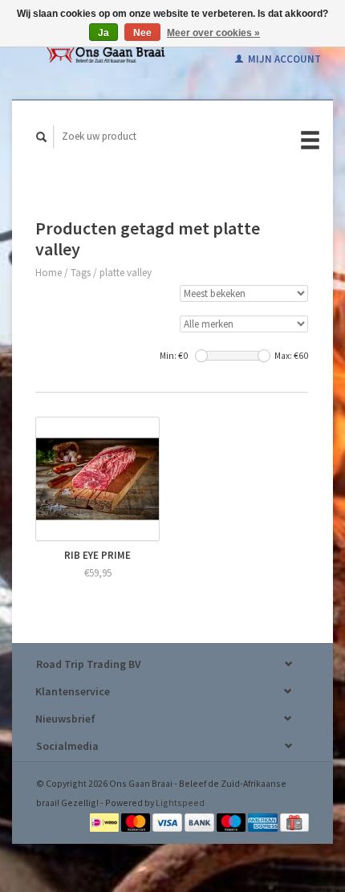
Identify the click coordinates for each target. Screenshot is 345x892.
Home (48, 272)
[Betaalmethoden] (105, 821)
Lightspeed (180, 802)
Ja (103, 33)
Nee (142, 33)
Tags (81, 272)
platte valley (125, 272)
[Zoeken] (42, 137)
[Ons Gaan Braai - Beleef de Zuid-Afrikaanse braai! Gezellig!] (105, 49)
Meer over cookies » (213, 33)
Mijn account (283, 59)
